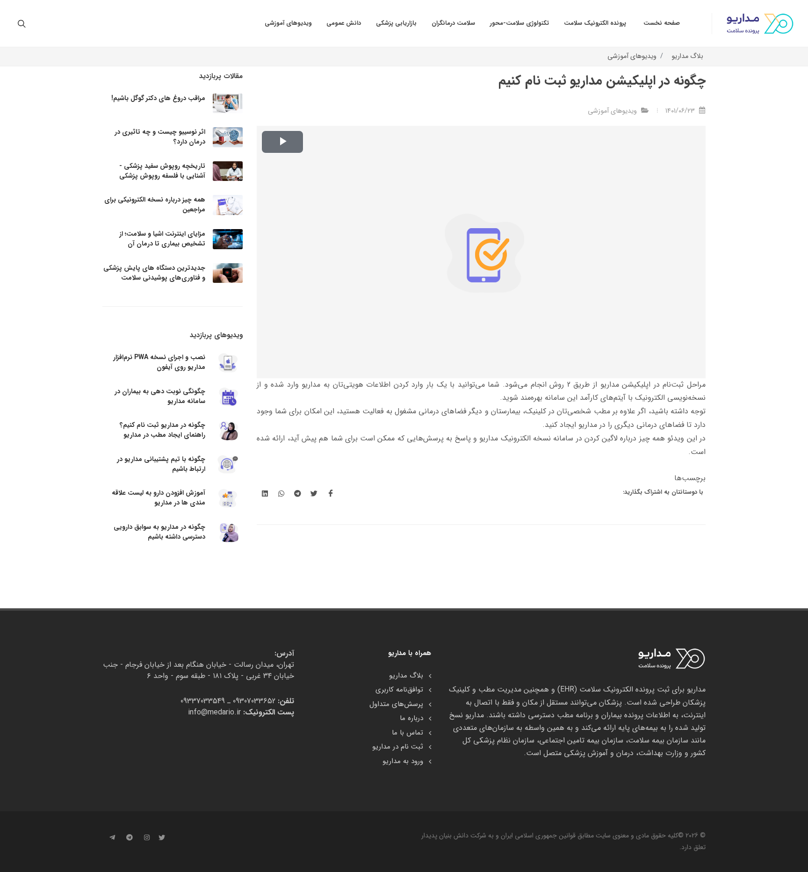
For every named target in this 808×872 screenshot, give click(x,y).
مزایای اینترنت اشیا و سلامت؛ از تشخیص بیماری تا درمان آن (162, 239)
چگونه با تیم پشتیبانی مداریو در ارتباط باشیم (161, 464)
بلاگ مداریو (687, 56)
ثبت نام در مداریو (397, 747)
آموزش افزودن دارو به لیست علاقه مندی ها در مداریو (158, 498)
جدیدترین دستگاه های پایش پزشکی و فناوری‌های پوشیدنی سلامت (154, 273)
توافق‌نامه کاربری (399, 690)
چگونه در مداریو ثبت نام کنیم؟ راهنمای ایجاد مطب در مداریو (162, 430)
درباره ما (411, 718)
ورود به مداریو (402, 761)
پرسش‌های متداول (396, 704)
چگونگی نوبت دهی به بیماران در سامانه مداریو (160, 396)
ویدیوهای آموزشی (631, 56)
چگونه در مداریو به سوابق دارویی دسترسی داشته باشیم (159, 532)
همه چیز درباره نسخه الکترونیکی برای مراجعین (154, 205)
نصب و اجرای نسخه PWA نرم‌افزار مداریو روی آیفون (159, 362)
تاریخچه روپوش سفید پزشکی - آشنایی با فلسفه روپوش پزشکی (162, 171)
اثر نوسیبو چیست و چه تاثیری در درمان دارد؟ (160, 137)
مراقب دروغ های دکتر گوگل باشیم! (158, 98)
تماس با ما (407, 733)
